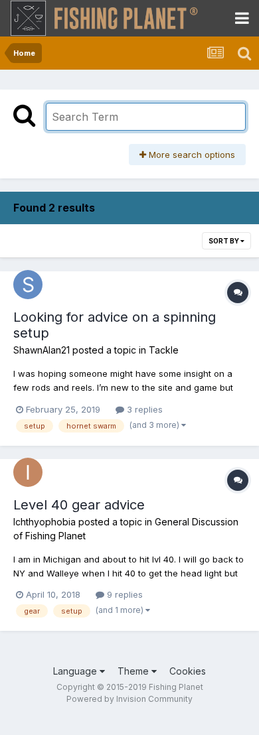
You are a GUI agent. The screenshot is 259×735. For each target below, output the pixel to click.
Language (76, 671)
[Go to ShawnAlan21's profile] (28, 284)
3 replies (143, 409)
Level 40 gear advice (79, 505)
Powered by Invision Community (129, 699)
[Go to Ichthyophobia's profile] (28, 472)
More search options (190, 154)
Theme (134, 671)
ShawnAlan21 (41, 350)
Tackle (164, 350)
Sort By (224, 241)
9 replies (123, 594)
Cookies (187, 671)
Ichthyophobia (44, 521)
